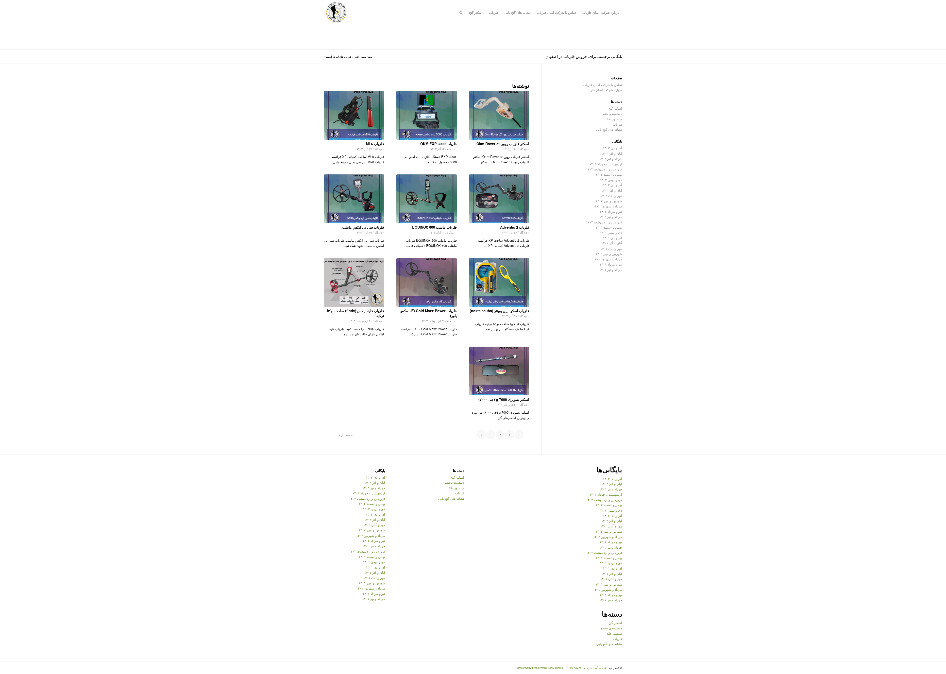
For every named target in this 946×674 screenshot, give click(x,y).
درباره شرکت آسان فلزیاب (604, 89)
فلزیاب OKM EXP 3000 (438, 143)
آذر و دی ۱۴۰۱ (612, 238)
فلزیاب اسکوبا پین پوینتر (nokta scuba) (499, 310)
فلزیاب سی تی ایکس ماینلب (363, 227)
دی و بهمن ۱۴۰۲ (611, 179)
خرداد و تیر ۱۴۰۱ (610, 269)
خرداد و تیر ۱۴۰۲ (610, 216)
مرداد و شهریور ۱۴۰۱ (607, 259)
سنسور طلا (614, 119)
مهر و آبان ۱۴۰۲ (611, 195)
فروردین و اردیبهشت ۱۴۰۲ (604, 222)
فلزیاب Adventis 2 (514, 227)
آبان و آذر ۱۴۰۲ (611, 190)
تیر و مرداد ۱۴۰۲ (611, 211)
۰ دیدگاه (524, 149)
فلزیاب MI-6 (375, 143)
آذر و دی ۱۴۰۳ (612, 148)
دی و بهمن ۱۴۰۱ (611, 232)
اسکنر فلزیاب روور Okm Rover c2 (502, 143)
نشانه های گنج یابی (609, 129)
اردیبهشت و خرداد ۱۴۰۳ (606, 164)
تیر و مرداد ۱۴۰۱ (611, 264)
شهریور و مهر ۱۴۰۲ (609, 201)
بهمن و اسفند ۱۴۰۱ (609, 227)
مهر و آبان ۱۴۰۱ (611, 248)
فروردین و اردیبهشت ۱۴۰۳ (604, 169)
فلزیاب (617, 124)
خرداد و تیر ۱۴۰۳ (610, 158)
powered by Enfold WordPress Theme (540, 668)
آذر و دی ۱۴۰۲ (612, 185)
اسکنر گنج (615, 108)
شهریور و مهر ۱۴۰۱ (609, 253)
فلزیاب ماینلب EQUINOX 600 (434, 227)
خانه (357, 56)
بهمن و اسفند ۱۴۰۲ (609, 174)
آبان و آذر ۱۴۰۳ (611, 153)
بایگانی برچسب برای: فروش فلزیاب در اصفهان (583, 56)
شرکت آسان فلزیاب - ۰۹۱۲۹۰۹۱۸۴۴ (586, 668)
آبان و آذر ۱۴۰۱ (611, 243)
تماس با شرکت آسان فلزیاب (602, 84)
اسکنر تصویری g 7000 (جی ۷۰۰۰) (503, 399)
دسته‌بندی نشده (611, 113)
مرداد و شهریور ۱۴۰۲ (607, 206)
